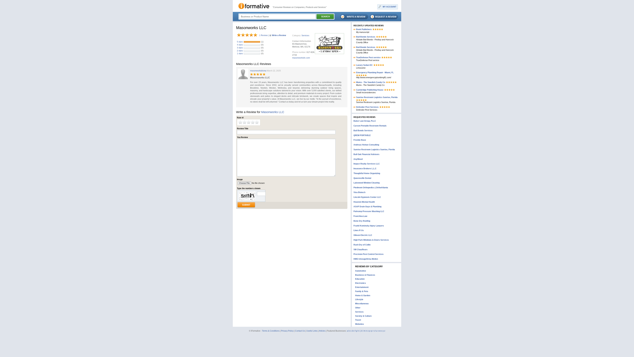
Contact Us (300, 331)
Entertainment (362, 287)
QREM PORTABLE (362, 135)
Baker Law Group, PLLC (364, 121)
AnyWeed (358, 159)
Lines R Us (358, 230)
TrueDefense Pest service (368, 57)
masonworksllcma (258, 71)
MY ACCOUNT (389, 7)
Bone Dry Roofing (361, 221)
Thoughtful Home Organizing (366, 173)
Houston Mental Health (364, 202)
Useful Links (311, 331)
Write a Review (279, 35)
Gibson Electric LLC (362, 235)
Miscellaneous (362, 303)
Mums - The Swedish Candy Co (370, 82)
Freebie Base (359, 140)
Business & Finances (365, 275)
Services (305, 35)
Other (357, 308)
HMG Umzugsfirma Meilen (365, 259)
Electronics (360, 283)
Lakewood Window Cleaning (366, 183)
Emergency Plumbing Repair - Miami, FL (375, 72)
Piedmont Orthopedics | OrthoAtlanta (370, 187)
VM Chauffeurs (360, 249)
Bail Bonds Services (365, 37)
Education (360, 279)
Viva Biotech (359, 192)
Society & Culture (363, 316)
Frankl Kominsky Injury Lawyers (368, 226)
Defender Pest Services (367, 107)
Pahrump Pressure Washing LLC (368, 211)
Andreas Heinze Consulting (366, 145)
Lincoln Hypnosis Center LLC (367, 197)
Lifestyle (359, 299)
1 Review (263, 35)
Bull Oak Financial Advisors (366, 154)
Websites (359, 324)
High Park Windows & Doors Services (371, 240)
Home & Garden (362, 295)
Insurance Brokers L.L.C (364, 168)
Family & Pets (361, 291)
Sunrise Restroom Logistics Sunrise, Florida (377, 97)
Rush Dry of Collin (361, 245)
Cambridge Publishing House (369, 90)
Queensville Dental (362, 178)
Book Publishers (364, 29)
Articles (322, 331)
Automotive (360, 271)
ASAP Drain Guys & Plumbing (367, 206)
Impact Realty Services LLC (366, 164)
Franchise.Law (360, 216)
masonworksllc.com (301, 58)
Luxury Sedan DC (364, 65)
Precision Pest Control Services (368, 254)
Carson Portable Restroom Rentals (370, 126)
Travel (358, 320)
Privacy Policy (287, 331)
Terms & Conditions (271, 331)
